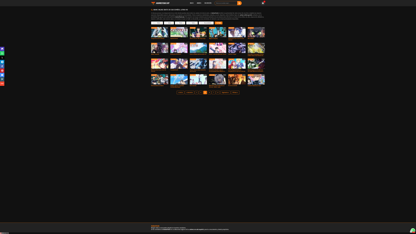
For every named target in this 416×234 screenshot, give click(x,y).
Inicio (192, 3)
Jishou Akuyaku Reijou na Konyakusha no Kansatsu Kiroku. (236, 70)
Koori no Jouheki (232, 85)
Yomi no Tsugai (232, 54)
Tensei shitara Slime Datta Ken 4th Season (198, 70)
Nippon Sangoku (213, 38)
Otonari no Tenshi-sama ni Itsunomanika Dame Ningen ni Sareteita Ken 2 (217, 70)
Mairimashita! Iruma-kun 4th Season (158, 70)
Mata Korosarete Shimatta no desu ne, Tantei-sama (217, 86)
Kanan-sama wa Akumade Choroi (217, 54)
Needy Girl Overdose (175, 54)
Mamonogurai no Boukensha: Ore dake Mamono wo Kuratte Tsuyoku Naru (255, 70)
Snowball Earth (174, 70)
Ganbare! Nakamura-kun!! (254, 85)
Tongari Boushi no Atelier (157, 38)
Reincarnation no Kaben (157, 85)
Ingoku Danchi (174, 38)
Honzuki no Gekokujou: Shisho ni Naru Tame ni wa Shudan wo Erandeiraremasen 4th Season (256, 55)
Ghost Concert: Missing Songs (198, 38)
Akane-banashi (155, 54)
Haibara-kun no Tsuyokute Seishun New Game (177, 86)
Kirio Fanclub (193, 85)
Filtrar (218, 23)
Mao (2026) (251, 38)
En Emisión (208, 3)
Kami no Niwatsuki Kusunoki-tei (198, 54)
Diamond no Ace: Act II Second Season (236, 39)
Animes (199, 3)
